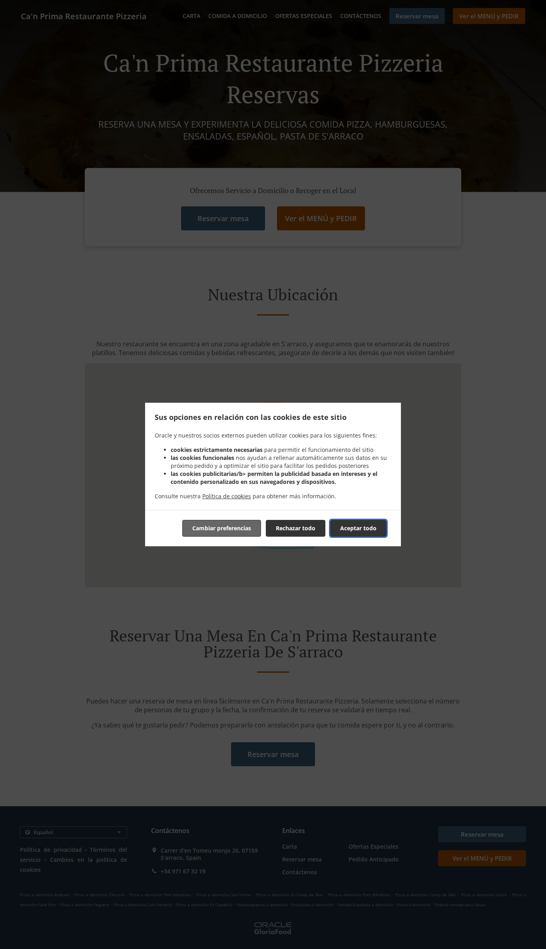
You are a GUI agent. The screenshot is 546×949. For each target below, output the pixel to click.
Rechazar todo (295, 528)
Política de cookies (226, 496)
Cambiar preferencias (221, 528)
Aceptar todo (358, 528)
